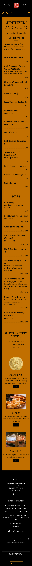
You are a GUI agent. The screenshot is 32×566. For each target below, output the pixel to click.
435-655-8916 (16, 490)
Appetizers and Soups (16, 342)
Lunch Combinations (16, 345)
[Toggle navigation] (29, 13)
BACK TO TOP (15, 554)
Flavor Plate (22, 542)
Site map (16, 540)
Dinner (16, 348)
